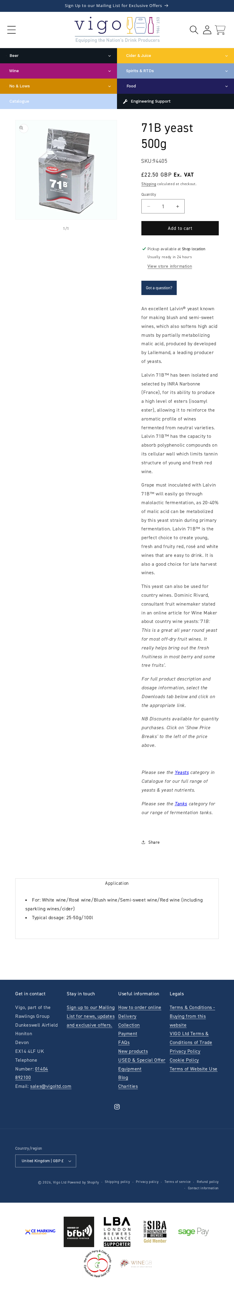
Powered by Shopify (83, 1182)
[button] (11, 30)
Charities (128, 1086)
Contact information (203, 1188)
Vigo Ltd (60, 1182)
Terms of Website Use (194, 1069)
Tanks (181, 803)
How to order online (139, 1007)
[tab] (117, 883)
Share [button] (154, 842)
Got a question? (159, 287)
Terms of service (178, 1182)
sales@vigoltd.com (50, 1086)
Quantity (148, 194)
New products (133, 1051)
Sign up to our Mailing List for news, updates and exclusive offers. (91, 1016)
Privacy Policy (185, 1051)
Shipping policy (117, 1182)
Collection (129, 1025)
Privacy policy (147, 1182)
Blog (123, 1077)
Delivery (127, 1016)
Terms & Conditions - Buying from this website (192, 1016)
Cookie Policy (184, 1060)
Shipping (148, 183)
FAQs (123, 1042)
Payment (127, 1033)
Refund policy (208, 1182)
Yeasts (182, 772)
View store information (169, 266)
